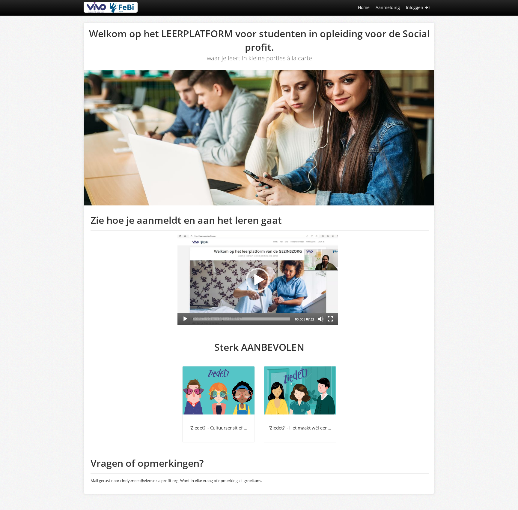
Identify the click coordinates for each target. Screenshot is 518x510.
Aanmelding (388, 7)
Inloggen (415, 7)
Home (364, 7)
